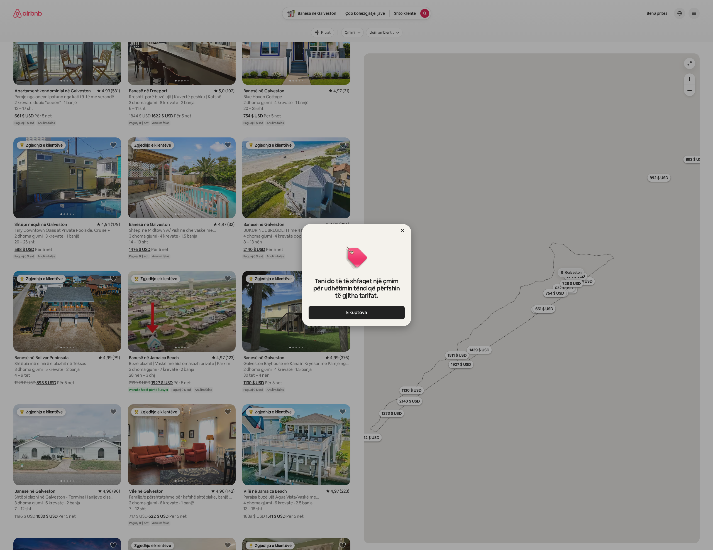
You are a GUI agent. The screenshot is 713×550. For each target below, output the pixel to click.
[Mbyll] (402, 230)
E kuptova (356, 312)
